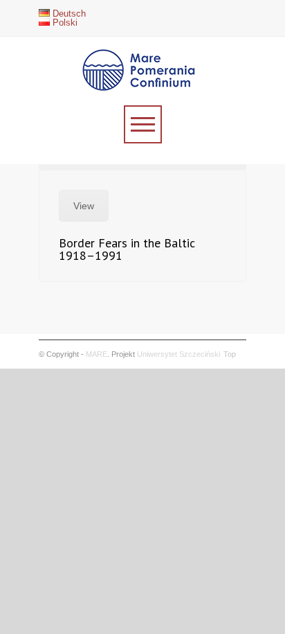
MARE (96, 354)
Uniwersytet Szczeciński (178, 354)
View (83, 205)
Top (229, 354)
